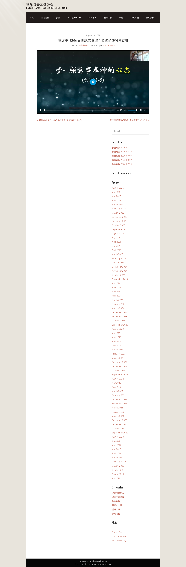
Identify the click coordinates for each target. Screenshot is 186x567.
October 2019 (118, 470)
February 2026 (119, 208)
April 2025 (116, 250)
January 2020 (118, 465)
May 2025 (116, 246)
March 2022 (117, 391)
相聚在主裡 (117, 505)
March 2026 (117, 204)
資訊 (58, 17)
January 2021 (118, 416)
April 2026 (116, 200)
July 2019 (116, 478)
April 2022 (116, 387)
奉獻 (121, 17)
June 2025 (116, 241)
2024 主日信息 (109, 45)
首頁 (32, 17)
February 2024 (119, 304)
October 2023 (118, 320)
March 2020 (117, 457)
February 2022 (119, 395)
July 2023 (116, 333)
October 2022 (118, 370)
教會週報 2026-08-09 (122, 155)
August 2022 (118, 378)
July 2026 (116, 192)
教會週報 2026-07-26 (122, 164)
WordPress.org (119, 540)
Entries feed (117, 532)
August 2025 (118, 233)
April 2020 (116, 453)
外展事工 (93, 17)
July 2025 (116, 237)
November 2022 (119, 366)
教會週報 (116, 501)
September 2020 (120, 432)
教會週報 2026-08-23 (122, 147)
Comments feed (119, 536)
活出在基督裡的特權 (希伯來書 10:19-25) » (129, 120)
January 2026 (118, 212)
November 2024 (119, 270)
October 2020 (118, 428)
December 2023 (119, 312)
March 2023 (117, 349)
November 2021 (119, 403)
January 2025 (118, 262)
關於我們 (150, 17)
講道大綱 (116, 509)
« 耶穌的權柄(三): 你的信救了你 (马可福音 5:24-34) (60, 120)
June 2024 (116, 287)
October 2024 (118, 275)
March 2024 (117, 300)
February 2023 (119, 353)
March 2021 (117, 407)
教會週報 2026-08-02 (122, 160)
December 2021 (119, 399)
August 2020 (118, 436)
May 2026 (116, 196)
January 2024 (118, 308)
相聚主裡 (108, 17)
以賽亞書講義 (118, 496)
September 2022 (120, 374)
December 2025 (119, 216)
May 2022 (116, 382)
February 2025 (119, 258)
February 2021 (119, 412)
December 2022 (119, 362)
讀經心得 (116, 513)
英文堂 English (74, 17)
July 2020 (116, 440)
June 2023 (116, 337)
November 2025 (119, 221)
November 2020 (119, 424)
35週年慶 (135, 17)
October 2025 (118, 225)
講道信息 (45, 17)
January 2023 (118, 358)
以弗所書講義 (118, 492)
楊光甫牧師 (83, 45)
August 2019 (118, 474)
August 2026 (118, 187)
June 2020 (116, 445)
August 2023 (118, 328)
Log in (114, 528)
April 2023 (116, 345)
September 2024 (120, 279)
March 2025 (117, 254)
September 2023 (120, 324)
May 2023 (116, 341)
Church (78, 564)
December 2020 (119, 420)
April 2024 (116, 295)
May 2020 (116, 449)
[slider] (79, 110)
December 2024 (119, 266)
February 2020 (119, 461)
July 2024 (116, 283)
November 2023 (119, 316)
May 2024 (116, 291)
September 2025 (120, 229)
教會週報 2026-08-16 (122, 151)
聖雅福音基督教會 (40, 4)
